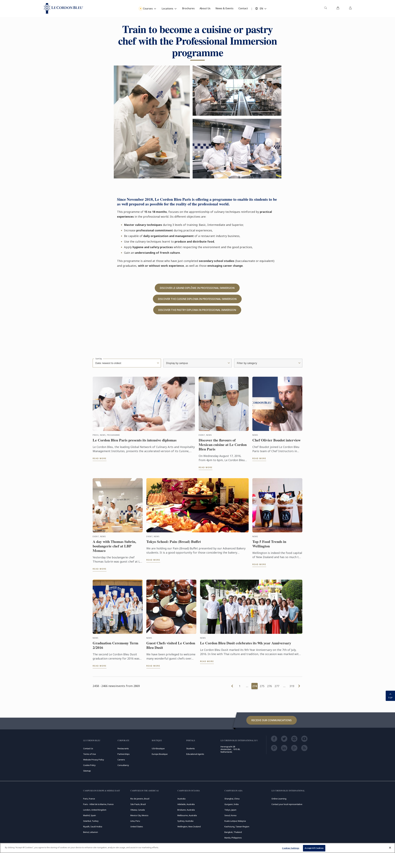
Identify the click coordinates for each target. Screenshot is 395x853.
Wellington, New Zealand (189, 826)
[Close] (390, 847)
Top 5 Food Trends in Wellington (269, 543)
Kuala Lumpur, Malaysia (235, 821)
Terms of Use (89, 754)
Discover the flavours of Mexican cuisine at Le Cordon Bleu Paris (223, 444)
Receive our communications (271, 720)
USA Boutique (158, 748)
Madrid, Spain (89, 815)
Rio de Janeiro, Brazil (139, 798)
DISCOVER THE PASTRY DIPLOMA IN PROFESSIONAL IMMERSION (197, 310)
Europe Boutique (160, 754)
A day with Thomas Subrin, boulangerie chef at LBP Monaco (114, 546)
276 (269, 686)
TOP (390, 697)
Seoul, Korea (230, 815)
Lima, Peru (135, 821)
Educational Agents (195, 754)
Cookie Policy (89, 765)
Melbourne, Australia (187, 815)
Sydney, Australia (185, 821)
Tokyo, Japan (230, 809)
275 (262, 686)
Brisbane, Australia (186, 809)
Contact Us (88, 748)
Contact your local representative (286, 804)
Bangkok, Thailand (233, 832)
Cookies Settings (290, 848)
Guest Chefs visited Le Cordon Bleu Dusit (170, 645)
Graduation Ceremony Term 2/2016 (115, 645)
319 (291, 686)
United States (136, 826)
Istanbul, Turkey (91, 821)
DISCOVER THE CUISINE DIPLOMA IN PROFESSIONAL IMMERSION (197, 299)
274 (254, 686)
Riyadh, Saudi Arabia (92, 826)
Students (190, 748)
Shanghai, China (231, 798)
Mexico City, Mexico (139, 815)
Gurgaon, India (231, 804)
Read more (99, 458)
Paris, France (89, 798)
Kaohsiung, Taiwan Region (236, 826)
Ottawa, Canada (137, 809)
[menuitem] (325, 8)
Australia (181, 798)
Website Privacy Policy (93, 759)
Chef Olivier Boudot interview (276, 440)
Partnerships (123, 754)
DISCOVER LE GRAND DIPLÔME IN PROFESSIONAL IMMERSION (197, 288)
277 (277, 686)
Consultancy (123, 765)
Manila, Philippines (233, 837)
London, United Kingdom (94, 809)
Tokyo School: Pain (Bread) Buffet (173, 541)
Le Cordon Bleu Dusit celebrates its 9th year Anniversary (245, 643)
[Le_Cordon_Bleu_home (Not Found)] (63, 8)
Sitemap (87, 770)
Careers (121, 759)
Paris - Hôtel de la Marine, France (98, 804)
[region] (197, 848)
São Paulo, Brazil (138, 804)
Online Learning (278, 798)
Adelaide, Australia (186, 804)
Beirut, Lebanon (90, 832)
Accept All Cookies (314, 848)
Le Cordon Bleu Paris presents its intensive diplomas (134, 440)
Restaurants (123, 748)
